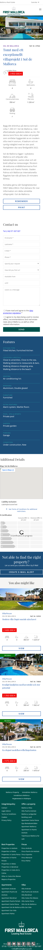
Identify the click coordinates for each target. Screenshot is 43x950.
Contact (4, 808)
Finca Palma (26, 861)
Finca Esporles (27, 854)
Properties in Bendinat (10, 867)
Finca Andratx (27, 848)
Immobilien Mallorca (29, 792)
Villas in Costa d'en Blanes (11, 876)
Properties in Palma (9, 851)
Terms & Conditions (9, 814)
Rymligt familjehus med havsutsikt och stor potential (21, 686)
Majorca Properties (9, 879)
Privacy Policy (6, 820)
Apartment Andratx (9, 889)
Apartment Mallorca (29, 826)
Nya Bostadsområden (29, 823)
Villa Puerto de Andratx (30, 892)
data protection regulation (18, 311)
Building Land (27, 817)
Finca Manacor (27, 858)
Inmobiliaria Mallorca (21, 795)
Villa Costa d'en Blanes (30, 898)
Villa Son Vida (26, 907)
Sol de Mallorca (11, 46)
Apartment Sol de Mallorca (11, 907)
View (21, 648)
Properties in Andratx (9, 848)
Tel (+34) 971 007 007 (11, 231)
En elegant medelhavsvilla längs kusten (19, 750)
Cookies (4, 817)
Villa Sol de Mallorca (29, 904)
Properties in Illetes (9, 864)
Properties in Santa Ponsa (11, 854)
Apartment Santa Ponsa (30, 820)
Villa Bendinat (27, 895)
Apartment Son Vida (9, 910)
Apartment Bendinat (9, 898)
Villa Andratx (26, 889)
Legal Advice (6, 811)
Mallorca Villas (27, 808)
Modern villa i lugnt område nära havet (19, 619)
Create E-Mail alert (21, 572)
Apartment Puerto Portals (11, 901)
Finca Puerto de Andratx (30, 851)
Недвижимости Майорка (21, 798)
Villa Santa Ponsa (28, 901)
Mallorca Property (12, 792)
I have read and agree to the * (18, 311)
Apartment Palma (8, 913)
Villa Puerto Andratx (29, 811)
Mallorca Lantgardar (29, 814)
